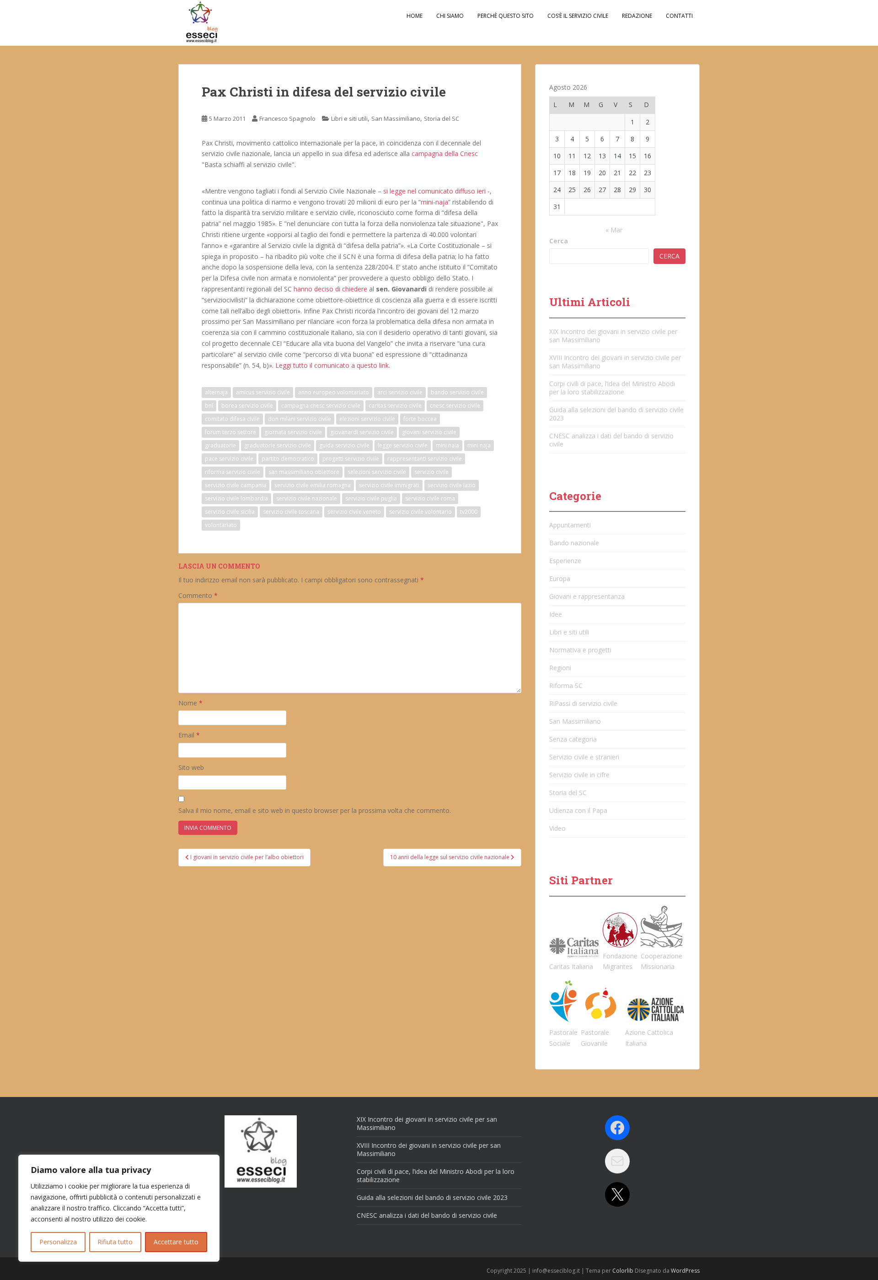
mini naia (447, 445)
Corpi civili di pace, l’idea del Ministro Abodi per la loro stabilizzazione (612, 387)
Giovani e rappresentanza (587, 596)
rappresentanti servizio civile (424, 459)
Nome (190, 703)
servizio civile (431, 472)
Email (189, 735)
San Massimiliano (395, 118)
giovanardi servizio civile (362, 432)
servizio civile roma (430, 498)
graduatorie (220, 445)
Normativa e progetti (580, 649)
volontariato (221, 525)
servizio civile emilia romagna (312, 485)
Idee (555, 614)
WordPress (685, 1271)
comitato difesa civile (232, 419)
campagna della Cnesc (445, 153)
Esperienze (565, 560)
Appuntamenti (570, 525)
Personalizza (58, 1241)
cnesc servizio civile (455, 405)
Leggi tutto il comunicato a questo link (332, 365)
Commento (198, 595)
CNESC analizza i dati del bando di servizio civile (611, 439)
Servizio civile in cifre (579, 774)
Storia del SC (441, 118)
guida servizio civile (344, 445)
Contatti (679, 16)
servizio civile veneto (354, 512)
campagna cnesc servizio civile (320, 405)
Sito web (191, 767)
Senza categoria (573, 739)
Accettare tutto (176, 1241)
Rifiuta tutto (115, 1241)
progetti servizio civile (350, 459)
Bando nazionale (574, 542)
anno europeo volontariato (333, 392)
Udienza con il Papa (578, 810)
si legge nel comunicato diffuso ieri (434, 191)
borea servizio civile (247, 405)
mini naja (479, 445)
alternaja (216, 392)
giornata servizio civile (293, 432)
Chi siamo (450, 16)
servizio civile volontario (420, 512)
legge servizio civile (403, 445)
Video (557, 828)
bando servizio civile (457, 392)
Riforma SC (566, 685)
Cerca (558, 241)
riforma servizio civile (232, 472)
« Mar (613, 230)
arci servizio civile (400, 392)
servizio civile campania (235, 485)
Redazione (637, 16)
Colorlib (622, 1271)
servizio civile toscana (291, 512)
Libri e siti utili (349, 118)
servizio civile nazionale (306, 498)
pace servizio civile (229, 459)
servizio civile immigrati (389, 485)
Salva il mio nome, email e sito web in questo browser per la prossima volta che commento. (314, 810)
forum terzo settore (230, 432)
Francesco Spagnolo (287, 118)
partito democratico (288, 459)
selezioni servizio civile (377, 472)
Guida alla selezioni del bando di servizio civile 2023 (616, 413)
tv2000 (468, 512)
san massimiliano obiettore (303, 472)
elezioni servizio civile (367, 419)
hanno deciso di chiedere (330, 289)
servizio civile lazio (452, 485)
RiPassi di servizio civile (583, 703)
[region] (119, 1208)
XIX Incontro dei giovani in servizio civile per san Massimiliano (613, 335)
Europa (559, 578)
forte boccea (420, 419)
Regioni (560, 667)
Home (415, 16)
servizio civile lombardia (236, 498)
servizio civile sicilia (230, 512)
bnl (209, 405)
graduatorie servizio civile (277, 445)
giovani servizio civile (429, 432)
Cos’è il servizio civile (577, 16)
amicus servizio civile (263, 392)
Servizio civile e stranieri (584, 757)
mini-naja (434, 202)
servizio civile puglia (371, 498)
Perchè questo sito (505, 16)
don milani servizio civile (299, 419)
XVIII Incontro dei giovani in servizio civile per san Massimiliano (615, 361)
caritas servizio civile (395, 405)
